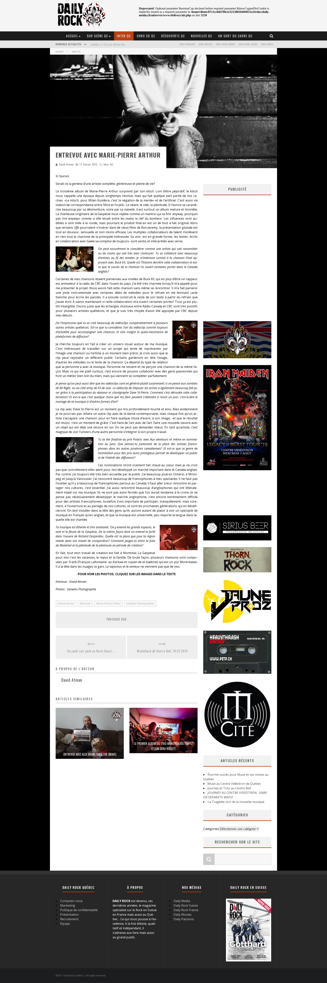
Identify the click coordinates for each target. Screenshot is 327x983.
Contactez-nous (71, 901)
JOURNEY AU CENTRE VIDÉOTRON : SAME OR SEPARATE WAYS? (120, 44)
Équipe (65, 924)
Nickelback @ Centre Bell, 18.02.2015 (162, 651)
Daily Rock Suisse (248, 44)
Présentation (69, 914)
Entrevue (85, 603)
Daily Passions (187, 44)
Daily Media (267, 44)
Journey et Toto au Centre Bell (229, 788)
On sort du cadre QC (235, 36)
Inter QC (124, 36)
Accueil (72, 36)
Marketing (67, 905)
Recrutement (69, 919)
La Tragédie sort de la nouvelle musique (236, 802)
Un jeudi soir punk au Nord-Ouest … (91, 651)
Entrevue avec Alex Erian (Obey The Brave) (89, 754)
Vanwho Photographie (140, 603)
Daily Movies (205, 44)
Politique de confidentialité (79, 910)
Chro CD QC (146, 36)
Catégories (211, 829)
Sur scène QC (97, 36)
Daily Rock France (225, 44)
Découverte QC (173, 36)
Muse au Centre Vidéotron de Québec (234, 784)
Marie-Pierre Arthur (109, 603)
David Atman (66, 164)
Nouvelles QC (201, 36)
